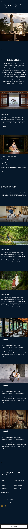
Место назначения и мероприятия (5, 493)
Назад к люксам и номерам (8, 49)
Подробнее (3, 126)
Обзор (2, 480)
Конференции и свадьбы (19, 480)
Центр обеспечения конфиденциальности (18, 489)
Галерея (15, 483)
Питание (3, 485)
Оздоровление (4, 488)
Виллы (2, 483)
